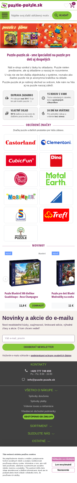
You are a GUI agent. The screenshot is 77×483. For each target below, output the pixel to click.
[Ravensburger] (56, 197)
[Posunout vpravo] (71, 279)
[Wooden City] (21, 233)
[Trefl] (56, 215)
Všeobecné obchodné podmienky (38, 411)
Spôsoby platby (38, 401)
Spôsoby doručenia (39, 396)
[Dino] (56, 160)
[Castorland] (21, 142)
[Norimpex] (21, 197)
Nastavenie (63, 470)
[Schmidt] (21, 215)
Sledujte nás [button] (39, 433)
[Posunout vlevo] (5, 279)
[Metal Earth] (56, 179)
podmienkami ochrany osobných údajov (51, 355)
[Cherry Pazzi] (21, 179)
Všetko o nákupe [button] (39, 390)
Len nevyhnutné (63, 464)
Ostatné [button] (39, 441)
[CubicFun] (21, 160)
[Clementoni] (56, 142)
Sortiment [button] (39, 426)
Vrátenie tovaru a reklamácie (38, 406)
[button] (62, 15)
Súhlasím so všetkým (63, 459)
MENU (5, 18)
